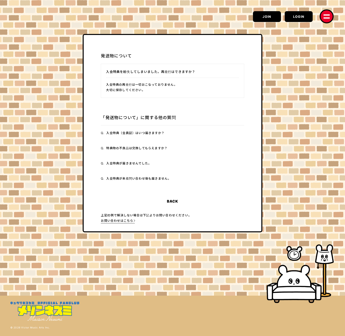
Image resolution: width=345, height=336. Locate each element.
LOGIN (298, 17)
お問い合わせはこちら (117, 221)
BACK (172, 201)
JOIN (267, 17)
